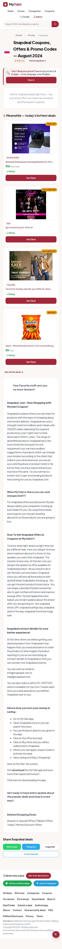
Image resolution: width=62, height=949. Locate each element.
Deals (11, 11)
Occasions (8, 899)
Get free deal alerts (38, 875)
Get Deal (31, 177)
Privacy (30, 916)
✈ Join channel (31, 854)
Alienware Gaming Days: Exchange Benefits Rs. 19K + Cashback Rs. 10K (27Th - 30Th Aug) (29, 163)
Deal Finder (9, 905)
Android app (41, 905)
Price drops (23, 899)
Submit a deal (25, 905)
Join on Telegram (47, 883)
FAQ (50, 910)
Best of (51, 899)
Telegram (31, 847)
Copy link (50, 847)
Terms (39, 916)
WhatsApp (12, 847)
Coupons (49, 11)
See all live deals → (14, 372)
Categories (34, 11)
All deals (7, 893)
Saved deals (38, 899)
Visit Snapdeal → (37, 60)
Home (19, 35)
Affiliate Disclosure (13, 916)
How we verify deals (35, 910)
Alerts (39, 16)
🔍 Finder (24, 16)
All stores (19, 893)
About (6, 910)
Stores (21, 11)
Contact (17, 910)
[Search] (55, 24)
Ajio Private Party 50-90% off (19, 227)
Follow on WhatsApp (19, 883)
